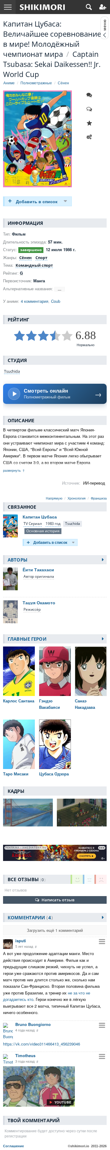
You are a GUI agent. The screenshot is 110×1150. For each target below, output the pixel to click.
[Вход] (103, 7)
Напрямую (54, 498)
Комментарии (29, 917)
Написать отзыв (58, 900)
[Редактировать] (90, 137)
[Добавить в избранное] (90, 123)
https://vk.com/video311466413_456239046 (41, 1044)
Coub (55, 301)
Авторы (18, 560)
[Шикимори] (42, 7)
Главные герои (27, 639)
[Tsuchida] (72, 524)
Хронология (77, 498)
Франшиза (99, 498)
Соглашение (13, 1146)
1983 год (53, 523)
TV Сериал (33, 523)
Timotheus (25, 1055)
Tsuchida (12, 371)
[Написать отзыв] (90, 109)
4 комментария (34, 301)
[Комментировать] (90, 95)
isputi (20, 940)
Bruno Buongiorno (33, 1024)
